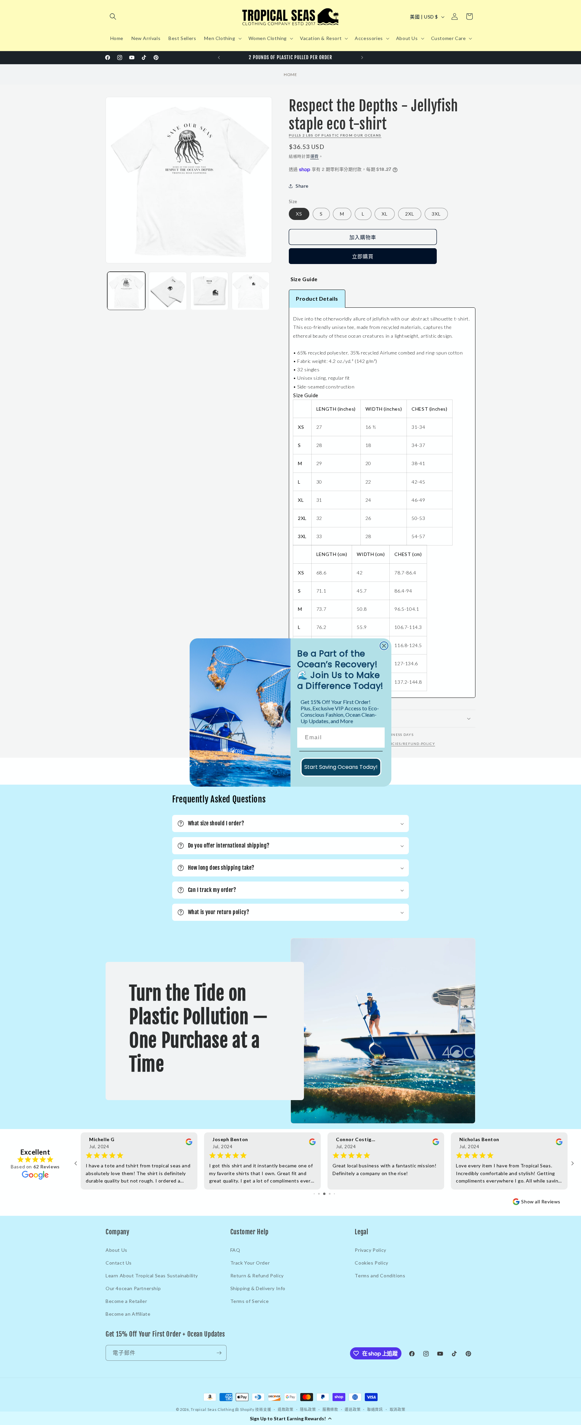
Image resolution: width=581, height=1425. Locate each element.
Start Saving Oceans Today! (341, 767)
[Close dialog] (384, 646)
